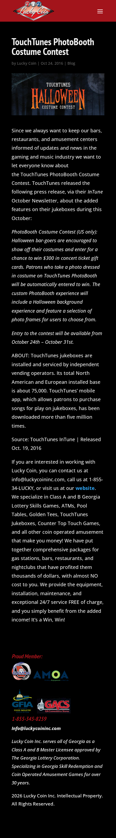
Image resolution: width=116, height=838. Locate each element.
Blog (71, 63)
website (85, 488)
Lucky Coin (26, 63)
